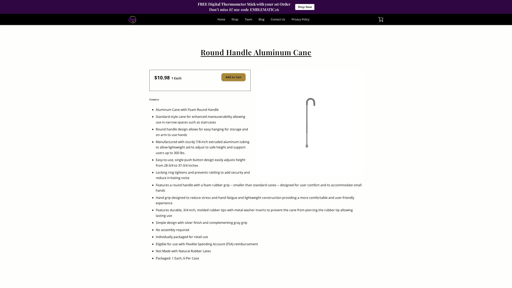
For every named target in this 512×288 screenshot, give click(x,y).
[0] (380, 19)
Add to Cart (233, 77)
